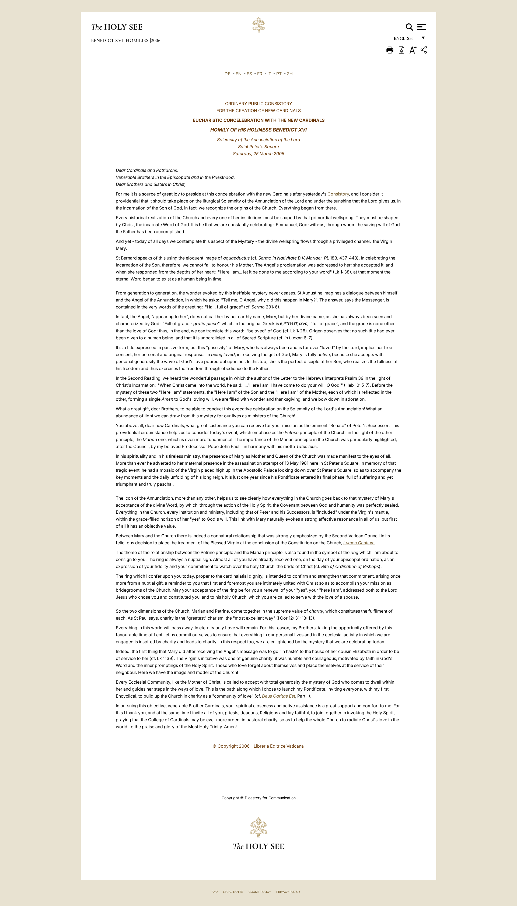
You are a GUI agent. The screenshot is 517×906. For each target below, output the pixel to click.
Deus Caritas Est (278, 696)
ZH (290, 73)
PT (279, 73)
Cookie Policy (260, 892)
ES (249, 73)
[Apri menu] (421, 26)
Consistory (338, 194)
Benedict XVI (107, 40)
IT (269, 73)
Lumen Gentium (359, 542)
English (405, 39)
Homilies (137, 40)
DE (227, 73)
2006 (155, 40)
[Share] (424, 50)
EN (239, 73)
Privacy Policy (288, 892)
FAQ (215, 892)
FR (259, 73)
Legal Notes (233, 892)
